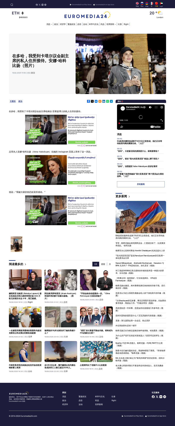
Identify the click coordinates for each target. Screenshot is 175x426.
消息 (64, 396)
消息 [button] (48, 24)
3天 (95, 264)
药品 (102, 24)
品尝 (79, 24)
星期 (103, 264)
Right (126, 24)
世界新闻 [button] (110, 24)
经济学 (63, 24)
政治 (56, 24)
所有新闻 (141, 184)
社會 (120, 24)
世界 (30, 337)
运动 (85, 24)
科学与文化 (94, 24)
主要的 (13, 101)
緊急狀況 (71, 24)
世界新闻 (99, 404)
